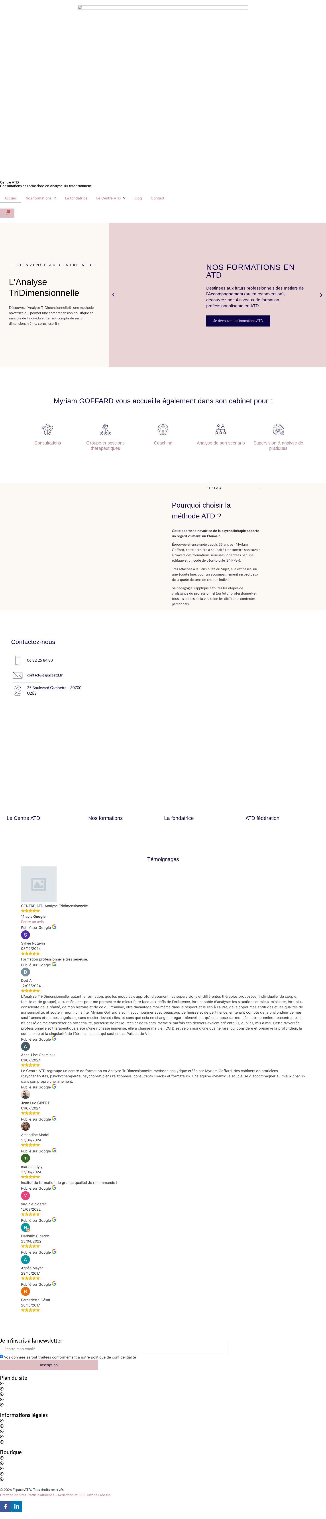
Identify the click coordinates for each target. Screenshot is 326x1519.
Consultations (47, 443)
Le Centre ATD (108, 198)
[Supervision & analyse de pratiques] (278, 429)
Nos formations (38, 198)
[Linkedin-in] (16, 1506)
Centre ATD (9, 182)
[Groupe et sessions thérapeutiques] (105, 429)
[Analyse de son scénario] (220, 429)
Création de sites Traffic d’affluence (27, 1495)
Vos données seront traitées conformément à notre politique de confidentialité (70, 1357)
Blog (138, 198)
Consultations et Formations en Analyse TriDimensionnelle (46, 186)
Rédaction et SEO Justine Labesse (84, 1495)
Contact (157, 198)
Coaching (163, 443)
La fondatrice (76, 198)
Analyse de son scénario (221, 443)
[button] (113, 294)
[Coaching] (163, 429)
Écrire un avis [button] (32, 922)
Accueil (10, 198)
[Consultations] (47, 429)
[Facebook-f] (5, 1506)
